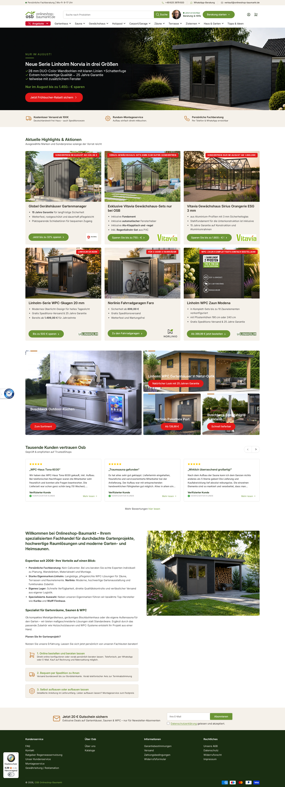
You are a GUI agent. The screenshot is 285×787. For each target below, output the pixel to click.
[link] (142, 69)
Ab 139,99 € (172, 426)
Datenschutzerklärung (184, 723)
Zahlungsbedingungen (157, 754)
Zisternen (191, 23)
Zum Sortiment (43, 426)
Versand (149, 750)
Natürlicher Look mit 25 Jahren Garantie (175, 383)
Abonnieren (221, 716)
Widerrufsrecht (213, 754)
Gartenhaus (61, 23)
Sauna (78, 23)
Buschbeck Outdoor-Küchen (52, 409)
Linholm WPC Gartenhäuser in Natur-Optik (181, 376)
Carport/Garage (138, 23)
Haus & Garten (212, 23)
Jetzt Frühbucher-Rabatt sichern (51, 97)
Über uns (90, 746)
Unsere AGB (211, 746)
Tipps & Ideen (235, 23)
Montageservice (35, 763)
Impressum (210, 759)
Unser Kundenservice (38, 759)
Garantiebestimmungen (158, 746)
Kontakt (29, 750)
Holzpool (117, 23)
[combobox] (116, 15)
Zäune (158, 23)
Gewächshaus (97, 23)
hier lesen (154, 508)
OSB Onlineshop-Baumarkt (48, 782)
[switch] (11, 774)
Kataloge (90, 750)
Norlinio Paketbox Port (172, 419)
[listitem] (174, 2)
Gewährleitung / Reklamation (42, 767)
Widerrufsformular (155, 759)
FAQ (27, 746)
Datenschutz (211, 750)
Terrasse (174, 23)
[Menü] (17, 754)
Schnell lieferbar (221, 426)
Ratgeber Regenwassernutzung (43, 754)
